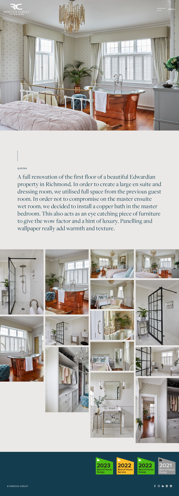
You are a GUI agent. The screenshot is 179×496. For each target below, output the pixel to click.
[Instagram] (159, 486)
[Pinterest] (167, 486)
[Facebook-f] (155, 486)
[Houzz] (163, 486)
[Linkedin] (171, 486)
